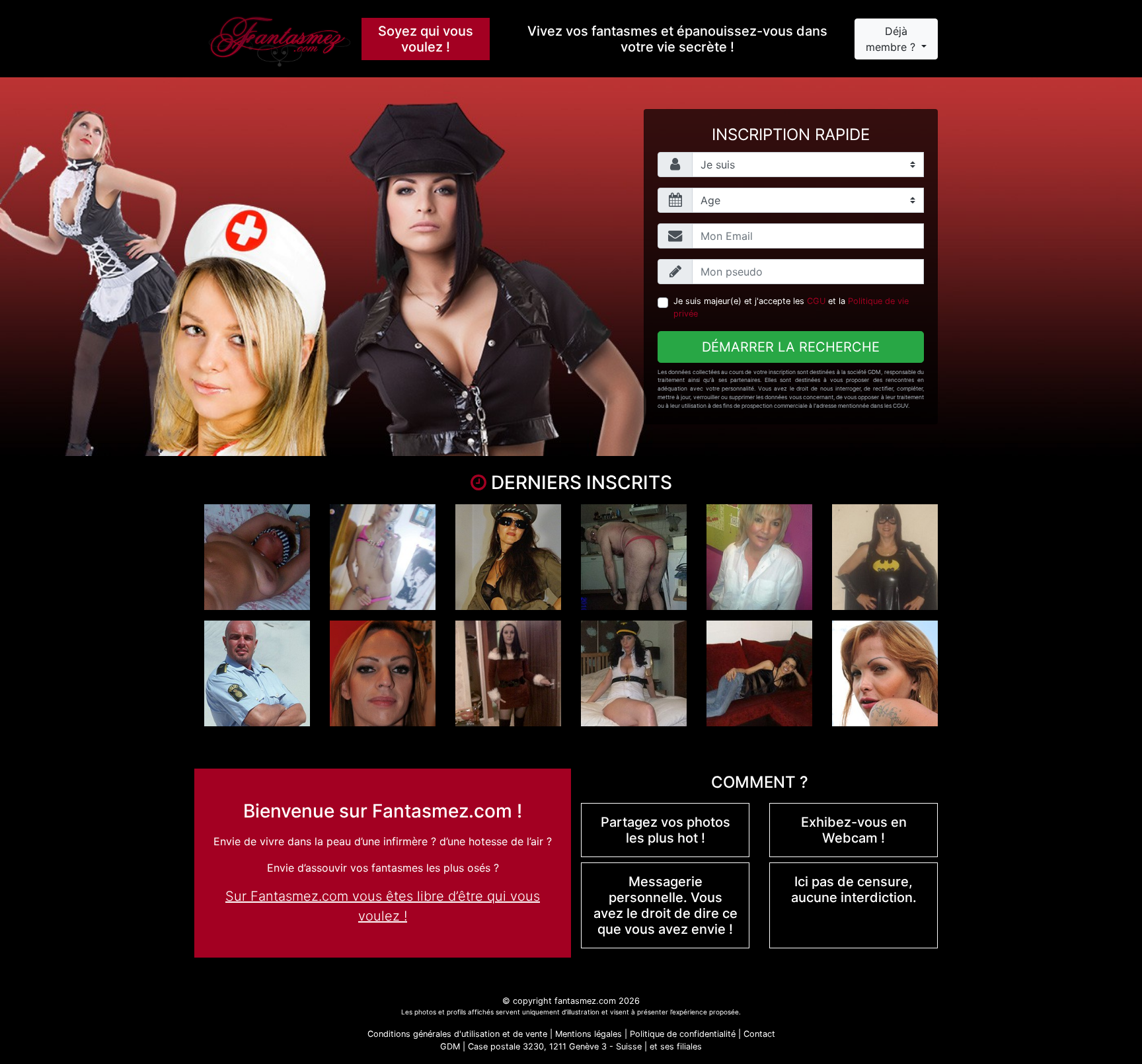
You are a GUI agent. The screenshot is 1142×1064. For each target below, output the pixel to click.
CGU (816, 301)
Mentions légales (588, 1034)
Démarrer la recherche (791, 347)
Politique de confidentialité (683, 1034)
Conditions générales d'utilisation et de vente (457, 1034)
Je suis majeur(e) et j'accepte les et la (791, 307)
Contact (759, 1034)
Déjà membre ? (892, 39)
